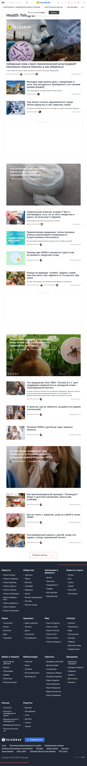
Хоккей (70, 586)
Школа (27, 594)
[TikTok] (78, 2)
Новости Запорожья (11, 594)
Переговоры (8, 671)
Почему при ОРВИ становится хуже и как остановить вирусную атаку (50, 253)
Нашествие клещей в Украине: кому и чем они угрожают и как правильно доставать (30, 342)
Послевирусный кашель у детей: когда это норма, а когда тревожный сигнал (51, 536)
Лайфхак (71, 642)
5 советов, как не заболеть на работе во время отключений (54, 408)
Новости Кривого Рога (10, 598)
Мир (47, 618)
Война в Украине (10, 657)
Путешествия (73, 634)
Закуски (28, 726)
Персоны (49, 657)
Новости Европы (53, 623)
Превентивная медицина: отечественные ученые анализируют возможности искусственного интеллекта (50, 235)
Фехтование (72, 594)
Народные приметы (75, 667)
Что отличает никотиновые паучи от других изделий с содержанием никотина (27, 171)
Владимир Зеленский (54, 662)
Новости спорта (74, 570)
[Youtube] (69, 2)
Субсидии (29, 586)
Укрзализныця (52, 596)
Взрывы (6, 667)
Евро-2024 (72, 590)
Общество (28, 570)
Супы (27, 715)
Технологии (7, 623)
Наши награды (52, 748)
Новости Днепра (9, 582)
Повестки (28, 662)
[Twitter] (72, 2)
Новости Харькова (10, 579)
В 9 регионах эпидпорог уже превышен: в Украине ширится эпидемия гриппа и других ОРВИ (31, 454)
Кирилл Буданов (52, 680)
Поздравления (73, 649)
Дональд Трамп (52, 665)
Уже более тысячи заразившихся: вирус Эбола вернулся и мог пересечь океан (50, 103)
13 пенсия (7, 708)
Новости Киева (9, 575)
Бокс (70, 579)
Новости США (52, 627)
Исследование (30, 638)
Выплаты (28, 582)
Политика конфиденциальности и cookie (25, 745)
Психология (29, 634)
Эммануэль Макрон (54, 673)
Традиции (72, 671)
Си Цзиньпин (51, 669)
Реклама (39, 748)
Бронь (27, 665)
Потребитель (73, 627)
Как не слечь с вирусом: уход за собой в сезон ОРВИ (53, 515)
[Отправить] (27, 2)
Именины (71, 682)
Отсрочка (28, 669)
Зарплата (28, 575)
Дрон (5, 634)
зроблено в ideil (79, 757)
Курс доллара (51, 592)
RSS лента (63, 751)
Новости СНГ (51, 634)
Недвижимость (52, 585)
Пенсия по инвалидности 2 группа (9, 713)
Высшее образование (33, 597)
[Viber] (62, 3)
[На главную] (43, 2)
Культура (71, 638)
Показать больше (39, 555)
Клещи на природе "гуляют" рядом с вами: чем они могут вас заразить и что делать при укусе (53, 275)
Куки (42, 12)
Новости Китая (52, 638)
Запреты (71, 675)
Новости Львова (9, 590)
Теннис (71, 582)
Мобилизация (30, 657)
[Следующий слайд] (85, 7)
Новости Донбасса (10, 603)
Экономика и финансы (51, 571)
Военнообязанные (32, 673)
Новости (6, 570)
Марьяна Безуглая (53, 691)
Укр (84, 2)
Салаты (28, 723)
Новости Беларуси (53, 642)
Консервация (30, 711)
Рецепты (27, 703)
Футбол (71, 575)
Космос (6, 627)
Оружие (6, 675)
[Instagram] (75, 2)
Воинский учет (30, 676)
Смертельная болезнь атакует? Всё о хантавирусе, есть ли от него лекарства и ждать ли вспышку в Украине (50, 214)
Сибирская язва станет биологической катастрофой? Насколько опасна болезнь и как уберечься (41, 65)
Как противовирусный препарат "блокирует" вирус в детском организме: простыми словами (52, 497)
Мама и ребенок (31, 623)
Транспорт (50, 581)
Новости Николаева (11, 611)
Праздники (72, 657)
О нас (4, 745)
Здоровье (28, 618)
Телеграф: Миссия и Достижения (42, 751)
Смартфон (7, 638)
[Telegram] (65, 2)
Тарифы (49, 589)
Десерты (28, 719)
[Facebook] (58, 2)
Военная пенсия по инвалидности (11, 720)
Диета (27, 630)
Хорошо (54, 12)
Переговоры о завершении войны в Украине (22, 7)
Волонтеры (7, 678)
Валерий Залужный (54, 676)
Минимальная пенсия (11, 725)
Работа (27, 579)
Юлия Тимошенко (53, 688)
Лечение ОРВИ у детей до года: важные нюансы (50, 428)
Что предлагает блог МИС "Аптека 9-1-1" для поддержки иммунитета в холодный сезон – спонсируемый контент (52, 385)
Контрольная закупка (54, 7)
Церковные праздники (72, 663)
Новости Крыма (9, 607)
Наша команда (7, 751)
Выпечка (28, 708)
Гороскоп (71, 623)
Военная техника (10, 682)
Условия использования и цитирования (17, 748)
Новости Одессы (10, 586)
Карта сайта (21, 751)
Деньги (49, 577)
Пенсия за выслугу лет (10, 730)
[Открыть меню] (3, 2)
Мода (70, 630)
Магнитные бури (74, 645)
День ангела (73, 678)
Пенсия (5, 703)
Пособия (28, 601)
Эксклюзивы (72, 7)
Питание (28, 627)
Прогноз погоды (31, 605)
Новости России (52, 630)
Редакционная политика (54, 745)
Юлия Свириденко (53, 695)
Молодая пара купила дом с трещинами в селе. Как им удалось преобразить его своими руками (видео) (53, 84)
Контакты (65, 748)
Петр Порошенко (53, 684)
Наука (5, 618)
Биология (7, 630)
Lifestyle (70, 618)
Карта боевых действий (8, 663)
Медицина (29, 590)
